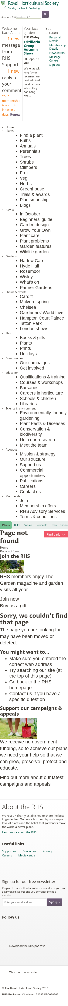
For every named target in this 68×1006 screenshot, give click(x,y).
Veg (23, 178)
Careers (28, 486)
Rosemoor (30, 271)
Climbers (28, 167)
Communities (14, 358)
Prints (25, 348)
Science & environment (21, 408)
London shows (34, 328)
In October (30, 213)
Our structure (33, 459)
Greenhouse (32, 188)
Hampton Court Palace (42, 318)
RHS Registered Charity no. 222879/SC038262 (30, 994)
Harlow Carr (31, 260)
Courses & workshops (41, 382)
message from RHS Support (11, 52)
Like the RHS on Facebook (5, 925)
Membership (14, 496)
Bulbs (25, 140)
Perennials (30, 151)
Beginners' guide (36, 219)
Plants (10, 131)
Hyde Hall (29, 266)
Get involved (32, 368)
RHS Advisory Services (42, 511)
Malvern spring (34, 301)
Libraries (28, 403)
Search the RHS (9, 17)
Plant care (29, 235)
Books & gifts (32, 337)
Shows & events (16, 292)
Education (12, 372)
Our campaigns (35, 362)
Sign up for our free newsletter (28, 881)
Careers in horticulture (41, 393)
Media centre (26, 855)
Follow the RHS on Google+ (38, 925)
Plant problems (34, 241)
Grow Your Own (35, 230)
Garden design (34, 224)
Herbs (26, 183)
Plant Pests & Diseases (42, 423)
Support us (30, 464)
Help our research (37, 439)
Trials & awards (35, 194)
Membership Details (57, 46)
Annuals (28, 145)
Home (10, 127)
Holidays (28, 353)
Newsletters (57, 52)
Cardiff (26, 296)
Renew (15, 114)
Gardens (11, 256)
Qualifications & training (43, 376)
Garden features (36, 246)
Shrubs (27, 162)
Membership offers (38, 505)
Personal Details (55, 39)
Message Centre (55, 58)
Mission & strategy (38, 454)
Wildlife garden (34, 251)
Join (24, 500)
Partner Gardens (36, 287)
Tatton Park (31, 323)
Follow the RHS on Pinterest (30, 925)
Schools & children (38, 398)
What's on (29, 282)
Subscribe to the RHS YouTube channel (22, 925)
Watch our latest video (23, 972)
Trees (25, 156)
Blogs (25, 205)
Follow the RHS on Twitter (13, 925)
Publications (31, 480)
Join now (9, 599)
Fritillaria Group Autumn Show (32, 48)
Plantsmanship (34, 199)
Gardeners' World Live (41, 312)
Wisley (26, 276)
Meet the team (33, 445)
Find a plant (31, 135)
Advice (10, 209)
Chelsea (28, 307)
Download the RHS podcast (27, 946)
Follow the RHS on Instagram (47, 925)
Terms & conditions (38, 516)
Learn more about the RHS (19, 832)
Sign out (54, 64)
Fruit (24, 172)
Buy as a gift (13, 605)
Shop (9, 333)
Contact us (30, 491)
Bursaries (29, 387)
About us (11, 449)
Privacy (47, 851)
